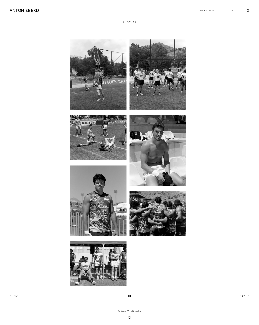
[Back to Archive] (129, 296)
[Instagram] (248, 10)
